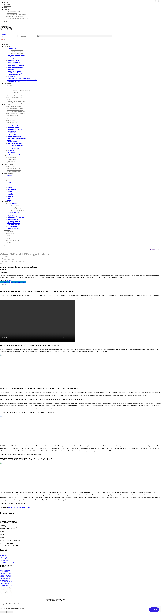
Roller (9, 242)
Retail (9, 140)
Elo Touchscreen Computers (16, 113)
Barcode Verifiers (13, 228)
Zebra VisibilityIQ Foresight (15, 20)
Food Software (12, 76)
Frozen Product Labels (15, 126)
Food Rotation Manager (15, 73)
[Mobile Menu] (1, 251)
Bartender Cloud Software (16, 55)
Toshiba (10, 195)
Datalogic (10, 179)
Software (7, 46)
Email (24, 282)
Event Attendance (13, 62)
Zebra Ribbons (11, 157)
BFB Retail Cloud (16, 52)
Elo (8, 180)
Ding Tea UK (14, 92)
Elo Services (11, 120)
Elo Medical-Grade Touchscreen (17, 117)
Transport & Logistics (14, 129)
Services (6, 9)
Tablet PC (10, 280)
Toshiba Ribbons (12, 159)
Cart (5, 22)
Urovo (9, 198)
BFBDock (10, 85)
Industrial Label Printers (14, 170)
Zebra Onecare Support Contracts (17, 18)
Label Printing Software (15, 67)
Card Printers (11, 166)
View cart (3, 612)
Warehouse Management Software (19, 78)
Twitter (8, 282)
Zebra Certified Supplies (15, 149)
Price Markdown (12, 64)
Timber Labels (12, 142)
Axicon (9, 175)
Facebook (3, 282)
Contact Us (7, 6)
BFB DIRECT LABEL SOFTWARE (16, 66)
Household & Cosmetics (15, 136)
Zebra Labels (11, 161)
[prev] (155, 1)
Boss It (9, 235)
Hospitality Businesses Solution (16, 96)
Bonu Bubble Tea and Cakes (19, 89)
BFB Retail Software (17, 53)
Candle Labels (12, 147)
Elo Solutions (11, 119)
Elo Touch (7, 105)
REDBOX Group (11, 239)
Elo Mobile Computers (14, 106)
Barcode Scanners (13, 214)
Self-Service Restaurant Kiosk (16, 101)
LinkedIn (13, 282)
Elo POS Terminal (12, 115)
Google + (19, 282)
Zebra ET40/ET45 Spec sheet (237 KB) (19, 507)
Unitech (10, 196)
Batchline (10, 69)
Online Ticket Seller (13, 237)
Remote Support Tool (13, 240)
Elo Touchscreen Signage (15, 110)
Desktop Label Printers (14, 168)
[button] (3, 34)
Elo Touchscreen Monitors (15, 108)
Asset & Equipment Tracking (17, 59)
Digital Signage (12, 216)
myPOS (9, 187)
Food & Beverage (13, 127)
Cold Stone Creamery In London (20, 90)
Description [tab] (4, 284)
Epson (9, 182)
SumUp (9, 193)
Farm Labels (11, 131)
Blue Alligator (11, 233)
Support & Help (12, 13)
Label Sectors (8, 124)
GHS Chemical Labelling (15, 145)
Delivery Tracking (13, 60)
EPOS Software (12, 48)
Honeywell (10, 186)
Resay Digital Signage (14, 82)
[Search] (38, 36)
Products (7, 202)
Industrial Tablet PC (14, 225)
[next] (158, 1)
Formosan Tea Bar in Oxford (19, 94)
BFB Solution (8, 83)
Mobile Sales (11, 57)
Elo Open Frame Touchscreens (16, 112)
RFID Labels (11, 152)
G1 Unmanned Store (14, 75)
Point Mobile (11, 189)
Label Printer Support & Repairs (16, 15)
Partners (7, 230)
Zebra (15, 280)
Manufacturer (8, 173)
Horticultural (11, 135)
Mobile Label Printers (13, 172)
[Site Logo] (6, 31)
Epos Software (12, 226)
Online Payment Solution (14, 97)
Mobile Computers (13, 221)
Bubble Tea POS (12, 87)
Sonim (9, 191)
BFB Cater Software (17, 50)
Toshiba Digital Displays (15, 217)
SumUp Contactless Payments (16, 103)
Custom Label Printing (13, 11)
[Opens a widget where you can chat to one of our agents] (154, 609)
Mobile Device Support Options (16, 16)
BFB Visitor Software (14, 71)
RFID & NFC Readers (13, 223)
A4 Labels (10, 150)
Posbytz (9, 99)
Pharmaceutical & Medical (16, 138)
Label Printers (8, 165)
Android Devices (12, 219)
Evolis (9, 184)
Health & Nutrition (13, 133)
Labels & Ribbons (9, 156)
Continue (10, 612)
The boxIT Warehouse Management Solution (22, 80)
